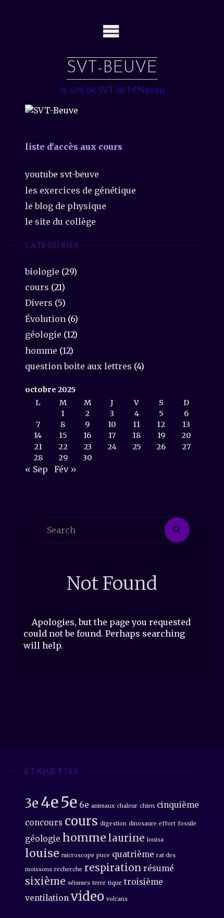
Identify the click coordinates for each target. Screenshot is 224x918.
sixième (45, 881)
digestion (113, 823)
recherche (68, 869)
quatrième (133, 854)
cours (37, 287)
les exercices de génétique (80, 190)
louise (42, 853)
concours (44, 823)
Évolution (45, 319)
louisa (155, 839)
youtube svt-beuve (62, 174)
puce (103, 855)
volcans (117, 899)
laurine (126, 838)
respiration (112, 868)
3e (32, 803)
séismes (79, 883)
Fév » (65, 469)
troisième (143, 882)
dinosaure (143, 823)
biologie (42, 271)
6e (84, 805)
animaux (103, 806)
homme (41, 350)
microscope (77, 855)
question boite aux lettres (78, 366)
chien (147, 806)
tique (115, 883)
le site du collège (60, 221)
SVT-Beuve (112, 68)
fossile (187, 823)
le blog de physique (65, 206)
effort (167, 823)
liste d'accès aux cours (73, 146)
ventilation (47, 898)
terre (99, 883)
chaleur (127, 806)
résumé (158, 868)
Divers (39, 303)
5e (68, 802)
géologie (43, 334)
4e (49, 802)
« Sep (36, 469)
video (87, 896)
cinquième (178, 805)
